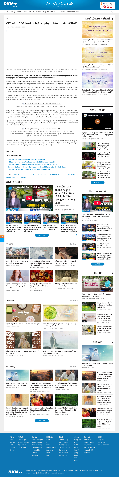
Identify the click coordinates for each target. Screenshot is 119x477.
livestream (61, 174)
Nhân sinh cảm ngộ (11, 355)
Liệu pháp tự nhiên (89, 450)
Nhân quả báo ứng (60, 288)
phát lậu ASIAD (70, 174)
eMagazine (98, 273)
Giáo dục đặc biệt (63, 442)
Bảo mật (53, 473)
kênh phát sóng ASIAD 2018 (49, 174)
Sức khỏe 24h (87, 452)
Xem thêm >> (74, 244)
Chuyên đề (34, 452)
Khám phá (76, 450)
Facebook (36, 174)
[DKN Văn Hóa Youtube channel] (111, 6)
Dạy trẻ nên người (63, 452)
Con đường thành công (65, 447)
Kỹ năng (76, 452)
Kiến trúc (48, 445)
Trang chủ (7, 11)
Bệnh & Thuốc (87, 439)
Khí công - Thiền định (89, 447)
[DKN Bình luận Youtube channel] (108, 6)
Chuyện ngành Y (88, 445)
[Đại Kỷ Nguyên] (10, 3)
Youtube (23, 177)
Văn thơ (48, 452)
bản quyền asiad (27, 174)
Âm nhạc (48, 439)
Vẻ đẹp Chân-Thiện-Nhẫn (49, 12)
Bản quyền (61, 473)
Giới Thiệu (14, 6)
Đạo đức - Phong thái (48, 328)
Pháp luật (12, 447)
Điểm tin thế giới (34, 267)
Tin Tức (56, 205)
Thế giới (19, 12)
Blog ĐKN (76, 455)
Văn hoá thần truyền (35, 391)
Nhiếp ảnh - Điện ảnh (51, 447)
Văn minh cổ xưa (50, 450)
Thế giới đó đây (22, 447)
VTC (18, 177)
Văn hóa (31, 12)
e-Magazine (62, 12)
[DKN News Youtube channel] (104, 6)
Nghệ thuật (35, 455)
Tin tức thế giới (22, 439)
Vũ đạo (47, 455)
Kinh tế (11, 439)
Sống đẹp (76, 447)
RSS (34, 473)
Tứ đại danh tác (36, 450)
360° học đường (63, 455)
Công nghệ (100, 439)
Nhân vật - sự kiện (86, 139)
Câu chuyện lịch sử (10, 416)
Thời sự (13, 12)
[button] (76, 235)
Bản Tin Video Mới (99, 191)
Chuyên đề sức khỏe (89, 442)
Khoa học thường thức (103, 445)
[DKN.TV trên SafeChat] (101, 3)
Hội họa (47, 442)
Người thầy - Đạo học (64, 445)
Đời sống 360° (77, 439)
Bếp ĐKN (8, 326)
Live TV (25, 12)
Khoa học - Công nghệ (60, 265)
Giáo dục (61, 437)
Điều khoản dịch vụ (43, 473)
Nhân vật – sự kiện (97, 109)
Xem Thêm (41, 235)
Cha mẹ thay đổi (63, 450)
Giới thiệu (28, 473)
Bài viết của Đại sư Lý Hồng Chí (97, 18)
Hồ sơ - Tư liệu (22, 445)
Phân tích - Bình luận (23, 442)
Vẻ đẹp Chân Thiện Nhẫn (88, 298)
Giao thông (13, 450)
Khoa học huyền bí (102, 442)
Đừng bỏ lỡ (97, 342)
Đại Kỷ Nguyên (62, 470)
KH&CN (100, 437)
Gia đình (76, 442)
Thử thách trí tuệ (63, 439)
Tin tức (100, 447)
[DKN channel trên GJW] (110, 3)
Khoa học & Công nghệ (73, 12)
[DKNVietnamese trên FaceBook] (103, 3)
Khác (7, 18)
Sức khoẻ (8, 290)
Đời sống (38, 12)
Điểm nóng (12, 442)
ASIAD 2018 (17, 174)
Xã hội (11, 445)
